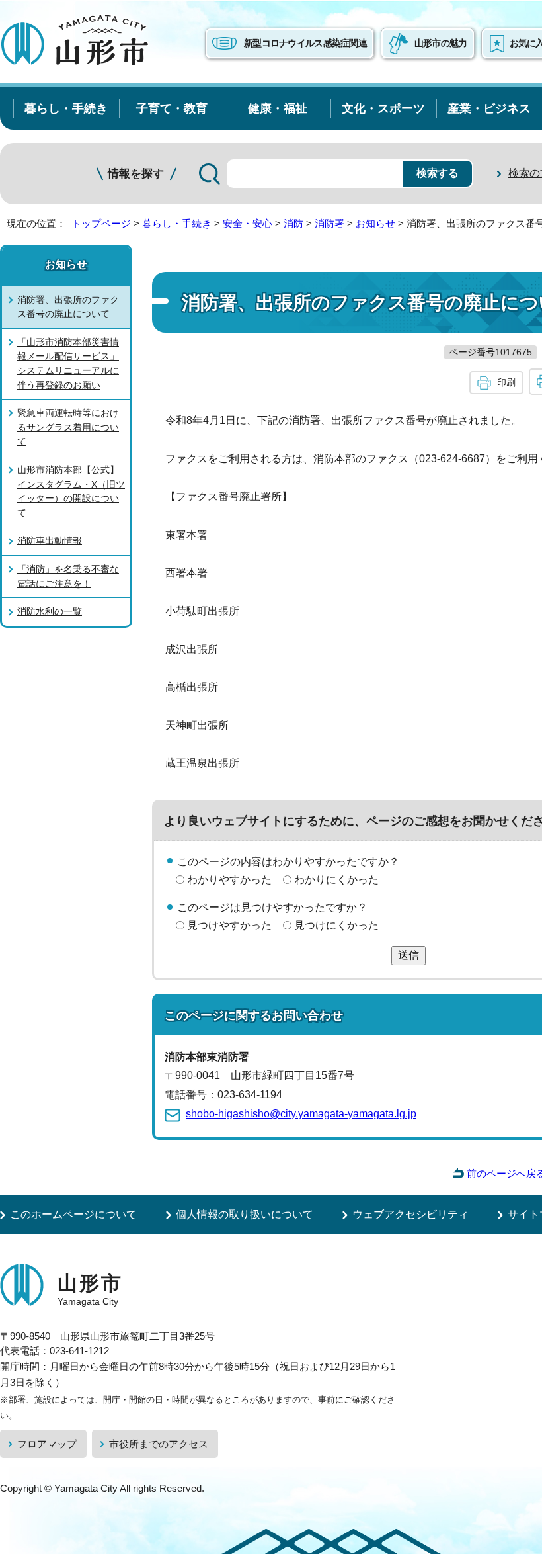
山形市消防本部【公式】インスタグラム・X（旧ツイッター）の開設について (71, 491)
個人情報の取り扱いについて (244, 1214)
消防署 (329, 223)
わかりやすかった (229, 879)
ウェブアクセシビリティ (410, 1214)
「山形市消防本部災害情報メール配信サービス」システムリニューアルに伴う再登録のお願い (68, 363)
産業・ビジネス (489, 108)
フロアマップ (47, 1443)
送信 (408, 955)
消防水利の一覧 (49, 611)
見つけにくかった (336, 925)
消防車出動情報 (49, 540)
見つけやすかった (229, 925)
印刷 (506, 382)
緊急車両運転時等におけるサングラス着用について (68, 427)
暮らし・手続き (66, 108)
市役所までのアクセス (158, 1443)
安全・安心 (247, 223)
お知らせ (375, 223)
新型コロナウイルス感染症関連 (305, 43)
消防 (293, 223)
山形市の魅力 (440, 43)
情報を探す (136, 173)
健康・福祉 (277, 108)
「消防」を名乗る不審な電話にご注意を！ (68, 576)
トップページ (101, 223)
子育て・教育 (172, 108)
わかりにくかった (336, 879)
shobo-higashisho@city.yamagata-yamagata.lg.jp (301, 1113)
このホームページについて (73, 1214)
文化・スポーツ (383, 108)
